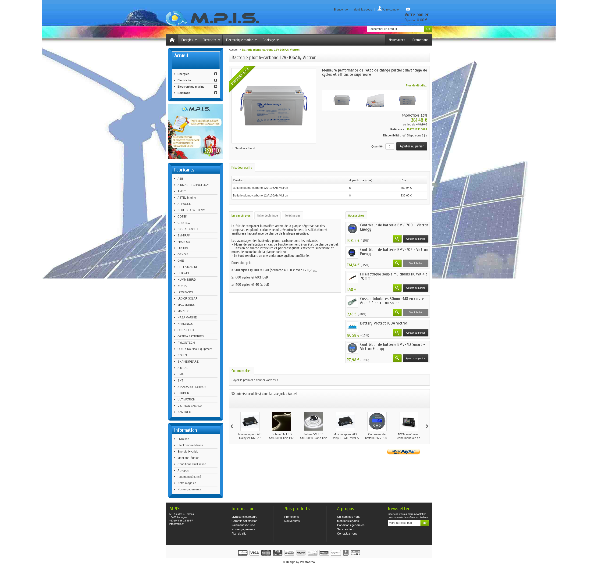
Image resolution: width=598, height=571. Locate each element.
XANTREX (184, 412)
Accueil (233, 49)
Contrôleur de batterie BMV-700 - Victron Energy (394, 227)
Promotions (420, 40)
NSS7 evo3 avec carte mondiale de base (408, 438)
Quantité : (377, 146)
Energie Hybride (188, 451)
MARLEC (183, 311)
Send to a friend (245, 148)
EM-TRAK (184, 235)
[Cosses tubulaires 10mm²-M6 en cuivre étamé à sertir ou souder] (352, 302)
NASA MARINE (187, 317)
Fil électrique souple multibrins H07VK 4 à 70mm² (393, 276)
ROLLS (182, 355)
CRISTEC (184, 223)
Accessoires (356, 215)
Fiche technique (267, 215)
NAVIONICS (185, 323)
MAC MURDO (186, 305)
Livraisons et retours (244, 516)
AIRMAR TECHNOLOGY (193, 185)
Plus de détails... (416, 85)
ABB (180, 178)
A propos (183, 470)
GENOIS (183, 254)
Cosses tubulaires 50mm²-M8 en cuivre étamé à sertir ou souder (392, 300)
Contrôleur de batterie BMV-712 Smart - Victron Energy (392, 346)
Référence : (398, 129)
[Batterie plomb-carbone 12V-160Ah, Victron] (342, 100)
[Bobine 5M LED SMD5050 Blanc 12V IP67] (313, 421)
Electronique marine (239, 40)
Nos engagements (189, 489)
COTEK (182, 216)
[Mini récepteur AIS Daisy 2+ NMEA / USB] (250, 421)
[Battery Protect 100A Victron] (352, 326)
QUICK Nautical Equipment (195, 349)
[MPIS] (212, 18)
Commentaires (241, 371)
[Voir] (397, 239)
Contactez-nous (347, 533)
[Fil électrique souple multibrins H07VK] (352, 277)
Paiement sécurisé (189, 476)
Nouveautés (397, 40)
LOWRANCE (186, 292)
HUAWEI (183, 273)
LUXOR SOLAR (188, 298)
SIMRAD (183, 368)
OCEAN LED (186, 330)
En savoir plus (241, 215)
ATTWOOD (184, 204)
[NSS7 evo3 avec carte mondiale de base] (408, 421)
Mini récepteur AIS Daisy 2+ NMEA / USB (249, 438)
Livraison (183, 439)
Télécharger (292, 215)
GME (181, 260)
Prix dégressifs (241, 167)
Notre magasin (187, 483)
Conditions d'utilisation (192, 464)
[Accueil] (172, 40)
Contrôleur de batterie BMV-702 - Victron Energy (394, 251)
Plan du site (238, 533)
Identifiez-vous (362, 9)
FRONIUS (184, 241)
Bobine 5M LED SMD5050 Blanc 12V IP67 (313, 438)
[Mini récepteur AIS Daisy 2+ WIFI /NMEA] (345, 421)
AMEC (182, 191)
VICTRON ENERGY (190, 405)
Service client (345, 529)
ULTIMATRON (186, 399)
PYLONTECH (186, 342)
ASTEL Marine (187, 197)
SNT (180, 380)
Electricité (210, 40)
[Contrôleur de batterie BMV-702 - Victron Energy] (352, 253)
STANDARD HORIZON (192, 387)
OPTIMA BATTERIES (191, 336)
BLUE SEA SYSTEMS (191, 210)
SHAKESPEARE (188, 361)
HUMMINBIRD (187, 279)
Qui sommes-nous (348, 516)
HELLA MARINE (188, 267)
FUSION (183, 248)
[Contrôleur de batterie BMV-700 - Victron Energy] (352, 228)
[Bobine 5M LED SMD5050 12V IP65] (281, 421)
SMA (181, 374)
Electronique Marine (190, 445)
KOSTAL (183, 286)
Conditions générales (350, 525)
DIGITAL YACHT (188, 229)
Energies (187, 40)
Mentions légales (188, 458)
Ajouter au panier (415, 238)
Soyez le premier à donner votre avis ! (255, 380)
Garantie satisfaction (244, 521)
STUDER (183, 393)
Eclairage (269, 40)
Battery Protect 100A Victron (384, 323)
